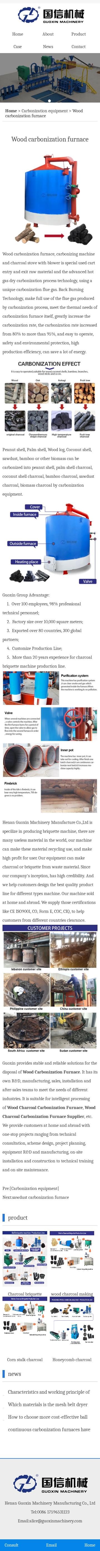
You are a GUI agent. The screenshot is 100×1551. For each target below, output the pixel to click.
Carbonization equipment (45, 110)
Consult (11, 1545)
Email (51, 1545)
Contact (79, 46)
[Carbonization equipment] (34, 1188)
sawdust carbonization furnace (40, 1197)
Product (78, 34)
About (48, 34)
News (48, 46)
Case (18, 46)
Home (17, 34)
